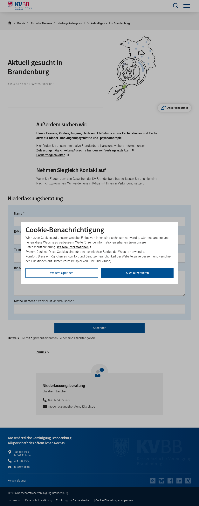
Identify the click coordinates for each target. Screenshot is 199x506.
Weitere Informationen (73, 247)
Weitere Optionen (61, 273)
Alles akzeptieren (137, 273)
